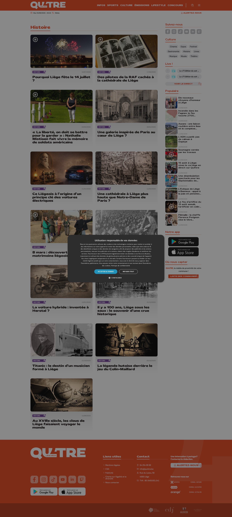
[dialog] (116, 258)
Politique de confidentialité (120, 266)
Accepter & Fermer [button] (106, 271)
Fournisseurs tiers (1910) (97, 254)
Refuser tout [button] (128, 271)
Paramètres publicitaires (89, 263)
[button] (116, 277)
